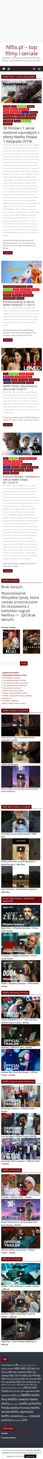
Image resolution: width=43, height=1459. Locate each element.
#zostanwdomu (8, 1365)
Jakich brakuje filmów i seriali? (14, 703)
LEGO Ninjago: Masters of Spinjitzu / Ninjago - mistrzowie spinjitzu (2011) (19, 512)
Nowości (25, 112)
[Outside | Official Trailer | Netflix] (20, 1185)
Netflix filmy (27, 177)
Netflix (6, 109)
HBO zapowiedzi (27, 1391)
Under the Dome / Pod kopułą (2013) (26, 230)
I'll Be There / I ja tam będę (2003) (22, 165)
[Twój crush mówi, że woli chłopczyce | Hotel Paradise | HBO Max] (20, 849)
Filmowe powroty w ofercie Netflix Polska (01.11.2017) (18, 303)
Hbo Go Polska (31, 1375)
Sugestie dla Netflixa (11, 673)
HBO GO (25, 1368)
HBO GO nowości (16, 1372)
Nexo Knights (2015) (24, 532)
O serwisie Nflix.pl (8, 1438)
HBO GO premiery (10, 1378)
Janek (17, 145)
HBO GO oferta (32, 162)
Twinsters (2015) (8, 230)
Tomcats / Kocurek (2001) (20, 224)
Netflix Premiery (21, 1408)
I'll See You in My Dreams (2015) (18, 500)
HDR (13, 1395)
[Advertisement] (21, 21)
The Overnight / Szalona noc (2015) (19, 547)
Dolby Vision (7, 1368)
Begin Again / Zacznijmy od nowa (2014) (25, 154)
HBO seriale (14, 1391)
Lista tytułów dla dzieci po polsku (15, 683)
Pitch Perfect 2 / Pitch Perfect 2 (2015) (15, 535)
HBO (17, 1368)
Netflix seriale (12, 180)
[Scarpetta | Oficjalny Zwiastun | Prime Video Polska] (20, 943)
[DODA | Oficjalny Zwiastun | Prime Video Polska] (20, 971)
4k (16, 1365)
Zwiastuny (14, 473)
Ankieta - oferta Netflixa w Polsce (15, 693)
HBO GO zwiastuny (26, 1381)
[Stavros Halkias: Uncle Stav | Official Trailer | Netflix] (20, 1237)
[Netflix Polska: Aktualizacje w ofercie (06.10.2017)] (21, 349)
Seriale (17, 121)
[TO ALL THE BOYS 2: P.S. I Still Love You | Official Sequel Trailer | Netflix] (20, 1007)
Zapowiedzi (7, 124)
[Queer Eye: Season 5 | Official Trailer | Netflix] (20, 1096)
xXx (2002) (27, 559)
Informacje (21, 106)
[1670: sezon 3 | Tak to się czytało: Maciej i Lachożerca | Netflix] (20, 725)
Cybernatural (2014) (9, 491)
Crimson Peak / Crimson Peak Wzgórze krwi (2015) (19, 488)
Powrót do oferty (9, 298)
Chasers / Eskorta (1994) (11, 157)
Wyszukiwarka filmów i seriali (14, 675)
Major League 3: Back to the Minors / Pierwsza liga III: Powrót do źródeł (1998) (21, 313)
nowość (34, 1416)
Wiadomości (26, 121)
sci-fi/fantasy (8, 121)
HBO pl (27, 1387)
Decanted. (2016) (33, 157)
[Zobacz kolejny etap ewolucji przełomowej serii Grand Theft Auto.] (20, 777)
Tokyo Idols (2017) (14, 556)
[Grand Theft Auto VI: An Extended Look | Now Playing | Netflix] (20, 1210)
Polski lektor (20, 115)
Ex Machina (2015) (23, 491)
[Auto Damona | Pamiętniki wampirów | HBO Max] (20, 877)
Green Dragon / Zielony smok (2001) (14, 162)
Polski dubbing (8, 115)
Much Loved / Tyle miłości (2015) (22, 316)
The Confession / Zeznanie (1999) (26, 319)
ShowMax (17, 1420)
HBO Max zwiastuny (16, 1388)
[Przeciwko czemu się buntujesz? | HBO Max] (20, 821)
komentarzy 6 (26, 392)
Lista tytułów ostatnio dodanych (15, 685)
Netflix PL (14, 109)
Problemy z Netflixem (11, 701)
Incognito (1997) (17, 168)
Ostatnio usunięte (8, 627)
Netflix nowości (18, 1399)
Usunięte (30, 383)
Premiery (20, 298)
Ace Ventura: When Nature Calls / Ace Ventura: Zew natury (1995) (21, 148)
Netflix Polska (24, 109)
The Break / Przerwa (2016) (24, 541)
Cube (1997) (23, 157)
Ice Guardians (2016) (23, 503)
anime (21, 1365)
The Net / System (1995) (10, 215)
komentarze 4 (26, 486)
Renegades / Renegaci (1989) (26, 183)
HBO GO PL (6, 165)
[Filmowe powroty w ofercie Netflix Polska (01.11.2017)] (21, 262)
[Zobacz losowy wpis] (39, 68)
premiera (12, 319)
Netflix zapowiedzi (23, 180)
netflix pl (25, 1403)
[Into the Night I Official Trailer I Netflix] (20, 1124)
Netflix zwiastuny (12, 1416)
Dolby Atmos (32, 1365)
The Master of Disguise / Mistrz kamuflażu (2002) (23, 212)
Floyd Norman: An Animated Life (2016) (15, 160)
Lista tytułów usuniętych (12, 688)
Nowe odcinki (26, 464)
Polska (14, 380)
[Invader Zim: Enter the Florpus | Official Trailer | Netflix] (20, 1060)
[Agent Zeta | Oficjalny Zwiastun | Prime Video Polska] (20, 916)
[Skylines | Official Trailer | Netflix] (20, 1035)
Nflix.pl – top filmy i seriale (21, 50)
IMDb (18, 1395)
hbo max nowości (10, 1385)
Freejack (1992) (34, 160)
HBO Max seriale (23, 1385)
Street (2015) (20, 192)
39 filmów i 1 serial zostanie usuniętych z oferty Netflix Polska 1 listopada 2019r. (21, 135)
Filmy (14, 106)
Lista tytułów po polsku (11, 678)
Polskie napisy (30, 115)
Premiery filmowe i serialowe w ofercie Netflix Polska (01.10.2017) (21, 479)
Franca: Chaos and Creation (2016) (23, 494)
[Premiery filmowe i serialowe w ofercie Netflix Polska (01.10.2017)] (21, 434)
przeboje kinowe (9, 118)
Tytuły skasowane (18, 383)
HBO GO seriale (28, 1378)
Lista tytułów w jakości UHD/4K (14, 680)
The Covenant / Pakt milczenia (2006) (26, 198)
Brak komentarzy (27, 145)
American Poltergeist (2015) (17, 151)
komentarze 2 (26, 308)
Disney (25, 1365)
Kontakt (4, 1433)
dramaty (7, 106)
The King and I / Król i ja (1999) (12, 322)
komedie (30, 106)
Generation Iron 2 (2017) (11, 497)
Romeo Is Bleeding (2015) (11, 186)
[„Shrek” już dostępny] (20, 752)
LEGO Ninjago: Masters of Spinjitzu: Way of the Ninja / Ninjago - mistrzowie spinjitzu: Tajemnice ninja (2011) (21, 521)
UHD (24, 1420)
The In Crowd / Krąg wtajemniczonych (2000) (22, 203)
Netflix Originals (14, 1404)
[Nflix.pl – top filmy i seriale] (3, 68)
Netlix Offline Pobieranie (12, 112)
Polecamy (34, 112)
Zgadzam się (30, 1456)
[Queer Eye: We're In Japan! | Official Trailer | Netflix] (20, 1149)
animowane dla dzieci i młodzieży (14, 287)
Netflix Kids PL (25, 290)
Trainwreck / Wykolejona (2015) (13, 559)
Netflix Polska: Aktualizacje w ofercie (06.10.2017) (20, 387)
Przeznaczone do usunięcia (26, 118)
